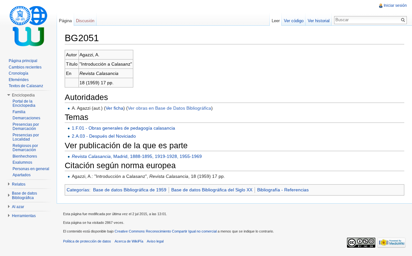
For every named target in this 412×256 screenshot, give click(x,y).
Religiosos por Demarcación (25, 147)
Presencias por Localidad (26, 137)
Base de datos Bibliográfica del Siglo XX (211, 189)
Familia (19, 112)
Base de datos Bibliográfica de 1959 (129, 189)
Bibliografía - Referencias (283, 189)
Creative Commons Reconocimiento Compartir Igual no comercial (166, 231)
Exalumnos (22, 162)
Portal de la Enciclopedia (24, 103)
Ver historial (319, 20)
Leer (276, 20)
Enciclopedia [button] (23, 95)
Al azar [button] (18, 207)
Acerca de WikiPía (129, 241)
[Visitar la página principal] (28, 25)
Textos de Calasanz (26, 86)
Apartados (22, 175)
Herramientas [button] (24, 216)
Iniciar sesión (395, 5)
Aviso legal (155, 241)
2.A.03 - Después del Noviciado (104, 136)
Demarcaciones (26, 118)
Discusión (85, 20)
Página (65, 20)
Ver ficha (114, 108)
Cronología (18, 73)
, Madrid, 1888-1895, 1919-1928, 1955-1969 (137, 156)
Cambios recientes (25, 67)
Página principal (23, 61)
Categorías (78, 189)
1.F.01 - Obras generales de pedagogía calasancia (123, 128)
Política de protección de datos (87, 241)
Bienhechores (25, 156)
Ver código (294, 20)
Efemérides (19, 80)
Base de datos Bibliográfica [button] (24, 195)
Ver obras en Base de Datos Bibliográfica (169, 108)
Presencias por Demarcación (26, 126)
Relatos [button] (18, 184)
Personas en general (31, 169)
